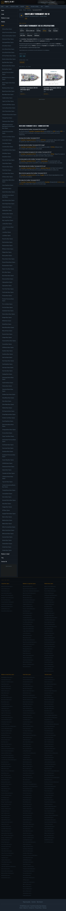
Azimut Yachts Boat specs (7, 586)
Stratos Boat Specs (7, 433)
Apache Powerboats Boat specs (30, 588)
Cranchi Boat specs (5, 588)
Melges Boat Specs (7, 252)
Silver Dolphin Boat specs (50, 810)
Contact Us (4, 561)
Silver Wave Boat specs (28, 830)
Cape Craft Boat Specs (8, 101)
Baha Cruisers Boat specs (50, 586)
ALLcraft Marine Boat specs (50, 684)
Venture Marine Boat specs (7, 870)
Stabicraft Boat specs (6, 830)
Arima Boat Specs (6, 45)
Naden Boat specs (48, 779)
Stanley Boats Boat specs (6, 833)
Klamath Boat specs (48, 759)
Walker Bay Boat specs (49, 833)
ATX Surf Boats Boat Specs (9, 55)
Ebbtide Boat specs (5, 735)
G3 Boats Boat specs (27, 733)
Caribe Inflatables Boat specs (50, 715)
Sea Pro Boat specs (5, 817)
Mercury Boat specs (27, 768)
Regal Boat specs (27, 650)
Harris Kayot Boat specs (28, 741)
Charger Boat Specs (7, 118)
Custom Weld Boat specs (6, 728)
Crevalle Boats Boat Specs (8, 150)
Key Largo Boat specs (27, 748)
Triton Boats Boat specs (6, 862)
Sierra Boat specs (27, 828)
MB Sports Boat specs (28, 766)
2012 (24, 56)
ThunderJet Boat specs (6, 855)
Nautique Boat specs (5, 781)
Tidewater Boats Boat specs (29, 868)
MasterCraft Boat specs (49, 637)
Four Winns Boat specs (28, 622)
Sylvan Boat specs (27, 864)
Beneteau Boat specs (27, 597)
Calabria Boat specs (27, 706)
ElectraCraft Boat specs (28, 726)
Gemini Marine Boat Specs (8, 192)
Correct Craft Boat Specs (8, 136)
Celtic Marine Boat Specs (8, 111)
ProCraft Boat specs (27, 797)
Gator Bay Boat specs (27, 737)
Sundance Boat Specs (7, 451)
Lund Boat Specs (6, 235)
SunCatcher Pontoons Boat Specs (9, 440)
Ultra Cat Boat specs (48, 828)
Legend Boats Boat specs (50, 764)
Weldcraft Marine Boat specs (7, 873)
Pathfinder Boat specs (28, 790)
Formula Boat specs (27, 615)
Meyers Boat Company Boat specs (51, 770)
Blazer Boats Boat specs (28, 701)
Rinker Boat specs (27, 653)
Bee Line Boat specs (48, 704)
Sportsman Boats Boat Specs (8, 425)
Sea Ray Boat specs (5, 608)
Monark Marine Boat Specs (8, 262)
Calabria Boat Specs (7, 98)
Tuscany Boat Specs (7, 493)
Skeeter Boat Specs (7, 407)
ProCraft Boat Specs (7, 307)
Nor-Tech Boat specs (6, 599)
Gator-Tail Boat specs (49, 741)
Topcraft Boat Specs (7, 481)
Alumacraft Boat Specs (8, 39)
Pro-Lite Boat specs (27, 795)
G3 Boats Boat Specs (7, 176)
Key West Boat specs (5, 764)
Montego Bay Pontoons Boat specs (52, 777)
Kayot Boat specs (5, 761)
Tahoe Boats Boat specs (6, 850)
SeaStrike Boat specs (27, 819)
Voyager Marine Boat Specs (9, 513)
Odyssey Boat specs (27, 781)
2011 (20, 56)
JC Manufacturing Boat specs (7, 757)
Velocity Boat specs (5, 868)
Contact (47, 6)
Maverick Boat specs (27, 764)
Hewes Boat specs (27, 744)
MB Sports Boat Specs (7, 249)
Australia (34, 902)
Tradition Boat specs (5, 859)
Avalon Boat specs (5, 692)
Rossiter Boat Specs (7, 334)
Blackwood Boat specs (28, 699)
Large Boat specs (5, 583)
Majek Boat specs (48, 768)
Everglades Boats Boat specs (50, 617)
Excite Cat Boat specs (27, 613)
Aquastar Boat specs (49, 692)
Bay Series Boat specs (49, 699)
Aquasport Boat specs (6, 688)
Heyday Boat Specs (7, 210)
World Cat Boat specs (49, 671)
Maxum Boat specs (27, 637)
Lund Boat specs (26, 757)
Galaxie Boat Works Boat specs (29, 735)
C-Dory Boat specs (5, 704)
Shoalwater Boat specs (49, 808)
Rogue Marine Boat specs (50, 801)
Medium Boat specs (48, 583)
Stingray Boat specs (5, 839)
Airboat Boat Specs (7, 29)
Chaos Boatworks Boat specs (50, 717)
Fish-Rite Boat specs (49, 733)
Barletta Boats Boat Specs (9, 59)
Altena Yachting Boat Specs (9, 35)
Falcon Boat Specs (7, 163)
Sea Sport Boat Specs (7, 367)
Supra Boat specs (5, 848)
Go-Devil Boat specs (48, 750)
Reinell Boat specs (27, 801)
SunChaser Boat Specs (8, 444)
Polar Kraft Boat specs (49, 788)
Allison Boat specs (48, 686)
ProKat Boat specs (48, 650)
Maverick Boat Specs (7, 245)
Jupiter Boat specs (48, 630)
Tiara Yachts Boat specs (28, 659)
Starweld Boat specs (49, 817)
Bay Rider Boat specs (27, 688)
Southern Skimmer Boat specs (51, 815)
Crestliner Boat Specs (7, 146)
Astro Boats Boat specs (28, 686)
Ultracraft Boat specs (49, 830)
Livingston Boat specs (49, 766)
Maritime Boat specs (27, 761)
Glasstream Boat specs (6, 744)
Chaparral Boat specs (27, 604)
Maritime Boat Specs (7, 242)
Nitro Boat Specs (6, 272)
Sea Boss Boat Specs (7, 354)
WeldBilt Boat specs (48, 839)
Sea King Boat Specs (7, 364)
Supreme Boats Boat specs (50, 822)
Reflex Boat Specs (6, 320)
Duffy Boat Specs (6, 153)
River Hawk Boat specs (6, 804)
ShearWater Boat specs (28, 826)
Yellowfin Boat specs (5, 877)
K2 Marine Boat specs (49, 757)
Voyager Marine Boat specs (29, 882)
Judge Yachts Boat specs (28, 628)
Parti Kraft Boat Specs (8, 289)
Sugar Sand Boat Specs (8, 436)
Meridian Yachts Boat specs (29, 639)
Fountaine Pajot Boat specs (29, 619)
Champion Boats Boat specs (29, 712)
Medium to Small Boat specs (7, 674)
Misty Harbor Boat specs (28, 770)
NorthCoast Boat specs (6, 784)
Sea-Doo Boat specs (27, 817)
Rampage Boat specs (27, 648)
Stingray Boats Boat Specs (9, 429)
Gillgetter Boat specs (49, 746)
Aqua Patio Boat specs (6, 686)
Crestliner (29, 10)
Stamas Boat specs (48, 668)
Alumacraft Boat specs (28, 679)
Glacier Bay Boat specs (49, 622)
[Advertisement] (10, 571)
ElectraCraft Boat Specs (8, 160)
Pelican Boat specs (48, 784)
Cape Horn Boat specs (6, 712)
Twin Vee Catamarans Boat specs (8, 866)
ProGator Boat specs (49, 795)
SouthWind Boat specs (6, 828)
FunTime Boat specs (27, 624)
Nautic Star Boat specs (28, 777)
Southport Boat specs (6, 826)
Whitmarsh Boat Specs (8, 533)
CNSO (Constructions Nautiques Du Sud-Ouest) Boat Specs (8, 126)
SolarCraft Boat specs (49, 813)
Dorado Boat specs (48, 608)
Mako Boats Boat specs (6, 766)
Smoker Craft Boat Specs (8, 417)
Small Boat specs (27, 674)
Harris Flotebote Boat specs (7, 750)
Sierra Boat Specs (6, 401)
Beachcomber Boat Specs (8, 65)
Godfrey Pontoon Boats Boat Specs (8, 196)
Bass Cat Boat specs (48, 697)
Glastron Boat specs (5, 746)
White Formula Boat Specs (8, 527)
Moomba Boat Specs (7, 265)
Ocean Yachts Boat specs (6, 604)
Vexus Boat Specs (6, 503)
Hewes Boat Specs (6, 207)
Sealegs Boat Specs (7, 374)
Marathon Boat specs (27, 759)
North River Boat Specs (8, 275)
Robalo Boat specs (5, 806)
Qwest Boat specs (48, 797)
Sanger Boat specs (27, 806)
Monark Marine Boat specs (28, 773)
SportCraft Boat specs (49, 666)
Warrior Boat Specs (7, 517)
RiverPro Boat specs (48, 799)
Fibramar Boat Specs (7, 166)
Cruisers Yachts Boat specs (29, 608)
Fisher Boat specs (27, 728)
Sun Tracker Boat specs (6, 844)
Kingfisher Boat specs (49, 633)
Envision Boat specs (5, 739)
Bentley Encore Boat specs (29, 695)
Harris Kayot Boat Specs (8, 203)
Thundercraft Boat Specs (8, 473)
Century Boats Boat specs (7, 717)
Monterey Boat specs (49, 639)
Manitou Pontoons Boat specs (7, 770)
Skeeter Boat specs (27, 833)
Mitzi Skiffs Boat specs (49, 775)
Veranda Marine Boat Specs (9, 500)
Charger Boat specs (27, 715)
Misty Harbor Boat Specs (8, 259)
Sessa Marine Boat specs (6, 610)
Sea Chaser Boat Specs (8, 360)
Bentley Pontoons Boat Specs (8, 73)
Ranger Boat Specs (7, 317)
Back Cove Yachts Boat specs (29, 593)
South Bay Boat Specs (7, 421)
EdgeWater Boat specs (49, 613)
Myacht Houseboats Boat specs (30, 642)
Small (27, 6)
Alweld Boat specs (48, 688)
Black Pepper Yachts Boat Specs (8, 83)
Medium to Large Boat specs (29, 583)
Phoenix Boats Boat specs (50, 786)
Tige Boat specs (4, 857)
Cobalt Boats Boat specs (49, 597)
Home (2, 6)
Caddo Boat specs (5, 708)
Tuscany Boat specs (27, 873)
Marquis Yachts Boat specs (7, 595)
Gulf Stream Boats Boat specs (7, 748)
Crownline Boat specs (49, 604)
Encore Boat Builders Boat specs (51, 724)
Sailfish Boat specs (48, 657)
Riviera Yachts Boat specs (7, 606)
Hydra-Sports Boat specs (28, 626)
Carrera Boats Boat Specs (8, 108)
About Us (26, 908)
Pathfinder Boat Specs (8, 292)
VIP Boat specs (26, 879)
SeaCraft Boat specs (5, 819)
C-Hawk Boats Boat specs (7, 706)
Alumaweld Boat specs (28, 681)
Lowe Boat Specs (6, 232)
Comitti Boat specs (5, 724)
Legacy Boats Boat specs (28, 630)
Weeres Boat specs (27, 886)
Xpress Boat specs (27, 890)
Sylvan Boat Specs (6, 470)
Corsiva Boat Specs (7, 140)
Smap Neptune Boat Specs (8, 414)
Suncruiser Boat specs (28, 850)
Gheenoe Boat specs (49, 744)
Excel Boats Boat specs (49, 726)
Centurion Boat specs (49, 593)
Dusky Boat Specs (6, 156)
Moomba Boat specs (27, 775)
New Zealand (40, 902)
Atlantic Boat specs (5, 690)
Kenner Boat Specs (7, 217)
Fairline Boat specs (5, 590)
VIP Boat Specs (6, 510)
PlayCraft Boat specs (5, 788)
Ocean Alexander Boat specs (7, 602)
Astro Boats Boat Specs (8, 49)
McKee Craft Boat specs (6, 777)
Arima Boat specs (27, 684)
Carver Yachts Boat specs (28, 602)
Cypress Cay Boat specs (6, 730)
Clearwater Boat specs (28, 717)
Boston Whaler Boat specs (50, 590)
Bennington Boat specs (6, 699)
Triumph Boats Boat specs (28, 870)
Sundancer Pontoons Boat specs (30, 855)
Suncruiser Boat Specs (7, 448)
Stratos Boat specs (27, 844)
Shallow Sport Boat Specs (8, 394)
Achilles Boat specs (48, 677)
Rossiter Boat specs (27, 804)
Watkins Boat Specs (7, 520)
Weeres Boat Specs (7, 523)
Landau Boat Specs (7, 223)
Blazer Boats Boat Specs (8, 91)
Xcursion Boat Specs (7, 537)
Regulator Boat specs (49, 655)
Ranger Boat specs (27, 799)
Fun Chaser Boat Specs (8, 173)
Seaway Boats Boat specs (7, 822)
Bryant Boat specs (5, 701)
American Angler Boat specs (50, 690)
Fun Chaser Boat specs (28, 730)
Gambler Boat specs (48, 737)
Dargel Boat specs (48, 719)
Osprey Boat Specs (7, 285)
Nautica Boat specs (5, 779)
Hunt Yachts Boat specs (6, 593)
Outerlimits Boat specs (49, 644)
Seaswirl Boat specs (48, 662)
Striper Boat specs (5, 842)
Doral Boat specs (26, 610)
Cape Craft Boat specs (28, 708)
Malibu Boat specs (5, 768)
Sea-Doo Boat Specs (7, 370)
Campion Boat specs (5, 710)
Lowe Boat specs (26, 755)
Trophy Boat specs (5, 864)
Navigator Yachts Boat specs (7, 597)
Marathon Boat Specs (7, 238)
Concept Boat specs (48, 599)
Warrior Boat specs (27, 884)
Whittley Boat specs (5, 875)
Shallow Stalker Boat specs (50, 806)
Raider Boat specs (5, 799)
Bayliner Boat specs (27, 595)
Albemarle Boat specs (28, 586)
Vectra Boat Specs (6, 497)
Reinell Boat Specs (6, 324)
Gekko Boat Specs (6, 188)
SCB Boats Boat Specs (8, 347)
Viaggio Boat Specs (7, 507)
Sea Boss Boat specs (27, 808)
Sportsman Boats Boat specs (29, 842)
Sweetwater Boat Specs (8, 466)
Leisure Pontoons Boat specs (29, 753)
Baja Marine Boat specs (49, 588)
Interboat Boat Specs (7, 213)
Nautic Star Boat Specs (8, 269)
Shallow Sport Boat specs (28, 824)
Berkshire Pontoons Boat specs (30, 697)
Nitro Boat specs (26, 779)
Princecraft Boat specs (6, 795)
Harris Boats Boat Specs (8, 200)
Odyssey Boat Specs (7, 282)
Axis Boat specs (4, 695)
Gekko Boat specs (27, 739)
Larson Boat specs (48, 635)
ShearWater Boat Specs (8, 397)
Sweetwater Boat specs (28, 862)
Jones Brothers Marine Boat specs (8, 759)
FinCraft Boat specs (48, 730)
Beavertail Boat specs (49, 701)
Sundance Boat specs (28, 853)
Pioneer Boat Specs (7, 295)
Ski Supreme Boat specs (28, 835)
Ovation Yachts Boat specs (28, 644)
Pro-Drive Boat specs (49, 793)
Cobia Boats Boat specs (6, 721)
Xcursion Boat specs (27, 888)
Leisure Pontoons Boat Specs (8, 227)
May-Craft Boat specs (6, 775)
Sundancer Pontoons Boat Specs (8, 455)
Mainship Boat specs (27, 635)
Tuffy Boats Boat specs (49, 826)
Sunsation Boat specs (6, 846)
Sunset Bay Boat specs (28, 857)
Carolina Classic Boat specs (29, 599)
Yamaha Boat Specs (7, 543)
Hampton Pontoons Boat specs (51, 753)
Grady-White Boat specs (49, 624)
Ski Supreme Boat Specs (8, 411)
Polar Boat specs (5, 790)
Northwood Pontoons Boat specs (51, 781)
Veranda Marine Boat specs (29, 877)
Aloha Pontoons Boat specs (29, 677)
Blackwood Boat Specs (8, 88)
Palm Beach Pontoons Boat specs (30, 786)
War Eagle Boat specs (49, 835)
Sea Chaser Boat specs (28, 813)
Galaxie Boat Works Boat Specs (8, 180)
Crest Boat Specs (6, 143)
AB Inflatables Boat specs (6, 677)
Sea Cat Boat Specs (7, 357)
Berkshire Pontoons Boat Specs (8, 78)
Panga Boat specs (5, 786)
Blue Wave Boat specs (49, 708)
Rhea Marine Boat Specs (8, 327)
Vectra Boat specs (27, 875)
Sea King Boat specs (27, 815)
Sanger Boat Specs (7, 337)
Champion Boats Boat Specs (9, 114)
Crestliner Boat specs (28, 721)
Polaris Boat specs (48, 790)
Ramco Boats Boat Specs (8, 314)
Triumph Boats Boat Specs (8, 490)
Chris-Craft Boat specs (28, 606)
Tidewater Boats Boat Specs (7, 477)
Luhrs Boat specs (27, 633)
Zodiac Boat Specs (7, 550)
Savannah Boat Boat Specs (9, 340)
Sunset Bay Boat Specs (8, 460)
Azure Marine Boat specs (6, 697)
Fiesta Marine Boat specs (49, 619)
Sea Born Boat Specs (7, 350)
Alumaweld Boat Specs (8, 42)
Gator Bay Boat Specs (7, 185)
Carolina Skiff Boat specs (28, 710)
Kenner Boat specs (27, 746)
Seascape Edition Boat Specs (8, 378)
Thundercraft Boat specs (28, 866)
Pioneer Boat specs (27, 793)
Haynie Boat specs (48, 755)
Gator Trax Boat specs (49, 739)
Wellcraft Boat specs (27, 662)
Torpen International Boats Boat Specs (8, 485)
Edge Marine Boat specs (6, 737)
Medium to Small (35, 6)
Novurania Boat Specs (7, 279)
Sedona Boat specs (27, 822)
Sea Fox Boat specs (5, 813)
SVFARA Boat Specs (7, 463)
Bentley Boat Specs (7, 69)
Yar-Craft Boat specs (49, 842)
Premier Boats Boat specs (7, 793)
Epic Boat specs (4, 741)
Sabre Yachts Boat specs (28, 655)
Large (7, 6)
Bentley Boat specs (27, 692)
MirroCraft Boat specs (49, 773)
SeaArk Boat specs (48, 804)
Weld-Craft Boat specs (49, 837)
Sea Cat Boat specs (27, 810)
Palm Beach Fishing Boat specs (30, 784)
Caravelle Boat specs (6, 715)
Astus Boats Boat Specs (8, 52)
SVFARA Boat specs (27, 859)
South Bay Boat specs (27, 839)
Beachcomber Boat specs (28, 690)
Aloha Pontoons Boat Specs (9, 32)
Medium (22, 6)
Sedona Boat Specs (7, 386)
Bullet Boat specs (48, 710)
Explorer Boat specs (48, 728)
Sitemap (44, 908)
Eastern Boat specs (48, 610)
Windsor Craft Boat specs (28, 664)
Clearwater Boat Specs (8, 121)
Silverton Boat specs (27, 657)
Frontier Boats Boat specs (50, 735)
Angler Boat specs (5, 684)
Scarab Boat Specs (7, 344)
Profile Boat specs (5, 797)
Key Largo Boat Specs (7, 220)
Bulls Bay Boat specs (49, 712)
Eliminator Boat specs (49, 615)
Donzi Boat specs (48, 606)
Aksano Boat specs (48, 681)
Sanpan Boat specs (5, 810)
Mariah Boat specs (5, 773)
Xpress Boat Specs (7, 540)
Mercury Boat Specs (7, 255)
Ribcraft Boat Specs (7, 330)
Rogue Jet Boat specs (6, 808)
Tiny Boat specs (48, 674)
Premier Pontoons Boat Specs (8, 299)
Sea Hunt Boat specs (5, 815)
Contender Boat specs (49, 602)
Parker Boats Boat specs (49, 646)
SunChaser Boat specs (28, 848)
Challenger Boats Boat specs (50, 595)
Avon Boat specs (48, 695)
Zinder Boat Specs (6, 547)
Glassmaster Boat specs (49, 748)
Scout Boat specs (48, 659)
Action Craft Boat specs (49, 679)
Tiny (42, 6)
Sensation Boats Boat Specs (7, 390)
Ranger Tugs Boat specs (6, 801)
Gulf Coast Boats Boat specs (50, 626)
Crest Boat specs (27, 719)
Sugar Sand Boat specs (28, 846)
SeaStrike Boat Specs (7, 382)
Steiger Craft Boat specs (6, 837)
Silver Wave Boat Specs (8, 404)
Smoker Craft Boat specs (28, 837)
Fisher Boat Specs (6, 170)
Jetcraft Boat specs (48, 628)
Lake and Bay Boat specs (49, 761)
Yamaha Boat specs (27, 893)
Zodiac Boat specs (27, 895)
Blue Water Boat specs (28, 704)
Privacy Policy (38, 908)
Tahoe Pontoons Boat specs (7, 853)
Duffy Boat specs (26, 724)
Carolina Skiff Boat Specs (8, 104)
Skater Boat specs (5, 824)
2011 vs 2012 (22, 62)
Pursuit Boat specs (48, 653)
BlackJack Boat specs (49, 706)
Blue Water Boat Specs (7, 94)
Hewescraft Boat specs (6, 753)
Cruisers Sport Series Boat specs (8, 726)
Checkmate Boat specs (6, 719)
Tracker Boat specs (48, 824)
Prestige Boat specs (27, 646)
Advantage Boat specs (6, 679)
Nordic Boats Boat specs (49, 642)
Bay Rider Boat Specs (7, 62)
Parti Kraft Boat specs (27, 788)
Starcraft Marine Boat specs (7, 835)
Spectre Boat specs (48, 664)
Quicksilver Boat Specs (7, 310)
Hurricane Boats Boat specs (7, 755)
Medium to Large (14, 6)
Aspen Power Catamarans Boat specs (31, 590)
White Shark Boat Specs (8, 530)
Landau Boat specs (27, 750)
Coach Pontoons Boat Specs (7, 132)
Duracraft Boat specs (49, 721)
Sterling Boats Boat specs (50, 819)
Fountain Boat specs (27, 617)
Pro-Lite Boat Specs (7, 304)
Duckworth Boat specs (6, 733)
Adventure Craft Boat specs (7, 681)
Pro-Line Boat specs (48, 648)
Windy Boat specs (27, 666)
